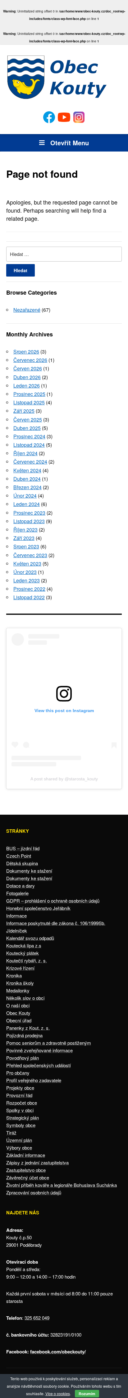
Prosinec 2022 (29, 588)
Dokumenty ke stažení (29, 870)
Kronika (14, 975)
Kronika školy (20, 983)
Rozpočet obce (21, 1102)
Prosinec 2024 (29, 436)
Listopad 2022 (29, 597)
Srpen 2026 (26, 351)
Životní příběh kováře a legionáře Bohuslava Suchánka (61, 1185)
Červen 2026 (27, 368)
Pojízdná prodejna (24, 1035)
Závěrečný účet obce (27, 1177)
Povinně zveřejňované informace (39, 1050)
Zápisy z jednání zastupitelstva (37, 1162)
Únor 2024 (25, 495)
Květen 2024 (27, 470)
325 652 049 (37, 1317)
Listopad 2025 (29, 402)
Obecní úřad (18, 1020)
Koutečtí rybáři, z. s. (26, 960)
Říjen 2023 (25, 529)
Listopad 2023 (29, 521)
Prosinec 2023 (29, 512)
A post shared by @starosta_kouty (64, 778)
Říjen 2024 (25, 453)
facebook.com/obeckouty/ (58, 1351)
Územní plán (19, 1140)
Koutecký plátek (22, 953)
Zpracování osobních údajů (33, 1192)
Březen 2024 (27, 487)
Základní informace (25, 1155)
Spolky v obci (20, 1110)
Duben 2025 (27, 427)
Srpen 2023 (26, 546)
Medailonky (18, 990)
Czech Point (18, 855)
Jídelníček (16, 930)
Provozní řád (19, 1095)
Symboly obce (20, 1125)
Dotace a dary (20, 885)
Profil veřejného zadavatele (33, 1080)
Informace (16, 915)
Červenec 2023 (30, 555)
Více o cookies (57, 1393)
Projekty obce (20, 1087)
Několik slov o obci (25, 998)
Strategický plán (22, 1117)
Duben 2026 (27, 377)
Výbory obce (19, 1147)
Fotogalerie (17, 893)
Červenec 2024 (30, 461)
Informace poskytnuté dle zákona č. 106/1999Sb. (55, 923)
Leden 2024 (26, 504)
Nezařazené (26, 309)
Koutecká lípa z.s (23, 945)
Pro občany (18, 1072)
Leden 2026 (26, 385)
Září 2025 (23, 410)
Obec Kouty (18, 1013)
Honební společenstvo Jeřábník (38, 908)
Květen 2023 (27, 563)
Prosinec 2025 (29, 394)
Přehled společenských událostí (38, 1065)
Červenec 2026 (30, 360)
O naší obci (18, 1005)
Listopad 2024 (29, 444)
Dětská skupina (22, 863)
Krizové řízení (20, 968)
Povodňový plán (22, 1057)
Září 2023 (23, 538)
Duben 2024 (27, 478)
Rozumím (87, 1393)
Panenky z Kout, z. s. (28, 1027)
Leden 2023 (26, 580)
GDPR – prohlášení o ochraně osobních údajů (52, 900)
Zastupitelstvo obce (26, 1170)
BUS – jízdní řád (22, 848)
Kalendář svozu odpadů (30, 938)
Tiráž (11, 1132)
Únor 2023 (25, 572)
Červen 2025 (27, 419)
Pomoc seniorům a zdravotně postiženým (48, 1042)
